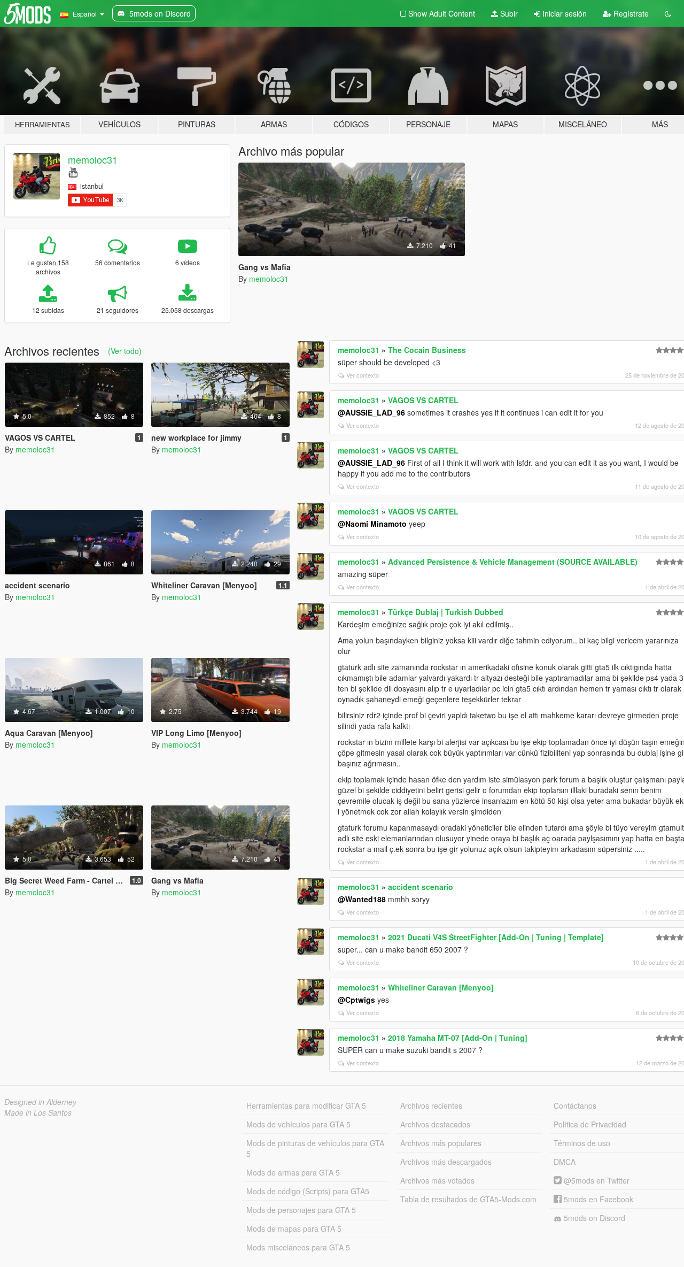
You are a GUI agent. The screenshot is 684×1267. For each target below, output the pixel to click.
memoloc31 (93, 159)
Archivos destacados (435, 1124)
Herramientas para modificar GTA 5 (306, 1105)
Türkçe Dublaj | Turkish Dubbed (445, 611)
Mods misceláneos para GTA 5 (298, 1247)
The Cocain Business (427, 349)
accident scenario (420, 886)
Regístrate (630, 13)
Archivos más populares (440, 1143)
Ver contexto (362, 375)
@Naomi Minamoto (372, 523)
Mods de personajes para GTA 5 (301, 1209)
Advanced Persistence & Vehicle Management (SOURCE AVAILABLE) (513, 561)
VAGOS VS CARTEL (423, 400)
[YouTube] (73, 171)
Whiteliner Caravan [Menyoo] (441, 987)
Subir (508, 13)
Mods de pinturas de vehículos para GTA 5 (315, 1148)
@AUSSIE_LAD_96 (371, 412)
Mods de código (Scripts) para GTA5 (307, 1191)
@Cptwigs (356, 999)
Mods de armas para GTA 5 (293, 1172)
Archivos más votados (437, 1180)
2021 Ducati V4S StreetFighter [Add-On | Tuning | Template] (496, 937)
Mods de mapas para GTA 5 (293, 1228)
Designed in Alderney (40, 1101)
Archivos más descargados (446, 1161)
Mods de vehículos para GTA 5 (298, 1124)
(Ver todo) (125, 350)
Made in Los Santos (38, 1112)
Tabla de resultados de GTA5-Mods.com (468, 1199)
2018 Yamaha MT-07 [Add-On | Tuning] (457, 1037)
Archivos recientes (431, 1105)
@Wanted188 (362, 899)
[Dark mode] (668, 13)
